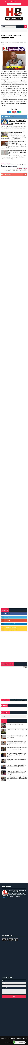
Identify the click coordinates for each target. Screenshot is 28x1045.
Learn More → (5, 897)
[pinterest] (20, 1)
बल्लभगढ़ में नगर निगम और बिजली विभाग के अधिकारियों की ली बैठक (17, 142)
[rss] (14, 1)
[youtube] (18, 1)
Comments (23, 700)
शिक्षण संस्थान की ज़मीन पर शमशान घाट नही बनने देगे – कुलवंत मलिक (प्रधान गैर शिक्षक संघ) (17, 152)
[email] (16, 1)
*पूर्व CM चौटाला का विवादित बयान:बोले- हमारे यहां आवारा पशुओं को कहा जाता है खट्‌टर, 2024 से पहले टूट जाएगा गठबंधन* (17, 779)
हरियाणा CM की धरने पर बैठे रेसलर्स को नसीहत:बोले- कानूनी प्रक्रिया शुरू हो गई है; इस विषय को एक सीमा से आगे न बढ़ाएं (16, 755)
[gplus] (9, 1)
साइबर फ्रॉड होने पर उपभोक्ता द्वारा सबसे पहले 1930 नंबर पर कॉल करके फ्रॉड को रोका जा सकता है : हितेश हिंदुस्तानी (16, 743)
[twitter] (5, 1)
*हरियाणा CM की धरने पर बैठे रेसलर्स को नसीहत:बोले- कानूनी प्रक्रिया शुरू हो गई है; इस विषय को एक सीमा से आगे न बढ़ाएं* (16, 773)
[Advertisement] (14, 258)
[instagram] (11, 1)
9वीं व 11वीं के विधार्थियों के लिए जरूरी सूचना (15, 724)
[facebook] (7, 1)
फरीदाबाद (21, 42)
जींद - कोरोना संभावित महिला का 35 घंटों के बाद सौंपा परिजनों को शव (16, 133)
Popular (14, 700)
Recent (5, 700)
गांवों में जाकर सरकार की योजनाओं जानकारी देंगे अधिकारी (17, 730)
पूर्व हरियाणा (17, 42)
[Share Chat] (22, 1)
